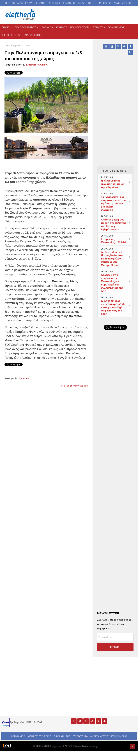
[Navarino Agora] (46, 147)
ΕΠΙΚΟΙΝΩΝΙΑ (119, 736)
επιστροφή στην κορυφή (74, 385)
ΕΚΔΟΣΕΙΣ (69, 3)
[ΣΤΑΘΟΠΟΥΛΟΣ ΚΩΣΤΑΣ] (7, 745)
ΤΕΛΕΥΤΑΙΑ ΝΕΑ (114, 171)
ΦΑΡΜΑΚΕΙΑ (18, 736)
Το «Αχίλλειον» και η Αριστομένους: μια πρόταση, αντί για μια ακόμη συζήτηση (113, 203)
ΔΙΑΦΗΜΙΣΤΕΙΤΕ (123, 3)
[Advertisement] (115, 411)
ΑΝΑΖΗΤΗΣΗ (85, 3)
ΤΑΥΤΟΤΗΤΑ (80, 736)
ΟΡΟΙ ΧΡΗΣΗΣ (62, 736)
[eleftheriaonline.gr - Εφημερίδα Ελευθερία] (20, 15)
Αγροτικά (24, 378)
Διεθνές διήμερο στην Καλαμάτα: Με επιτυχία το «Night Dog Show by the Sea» (113, 307)
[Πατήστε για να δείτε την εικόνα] (46, 105)
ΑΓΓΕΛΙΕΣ (55, 3)
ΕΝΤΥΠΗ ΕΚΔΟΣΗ (35, 3)
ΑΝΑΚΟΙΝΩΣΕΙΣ (99, 736)
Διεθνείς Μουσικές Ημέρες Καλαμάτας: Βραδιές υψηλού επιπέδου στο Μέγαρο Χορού (113, 259)
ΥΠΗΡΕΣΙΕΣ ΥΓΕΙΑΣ (39, 736)
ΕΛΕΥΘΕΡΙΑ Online (37, 64)
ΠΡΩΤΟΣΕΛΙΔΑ (14, 3)
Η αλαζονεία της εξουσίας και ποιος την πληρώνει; (112, 184)
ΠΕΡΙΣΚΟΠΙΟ (103, 3)
